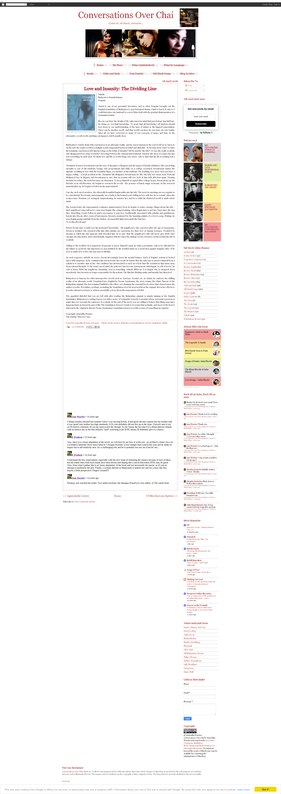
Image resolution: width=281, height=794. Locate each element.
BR (188, 525)
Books (90, 73)
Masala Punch (193, 549)
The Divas (188, 300)
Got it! (265, 789)
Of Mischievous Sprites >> (162, 495)
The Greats (188, 304)
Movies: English (190, 267)
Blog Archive (187, 73)
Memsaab (188, 646)
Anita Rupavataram (194, 505)
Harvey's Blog (190, 631)
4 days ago (196, 408)
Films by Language (174, 65)
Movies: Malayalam (192, 274)
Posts (189, 85)
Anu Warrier (191, 414)
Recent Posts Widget (191, 387)
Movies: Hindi (189, 271)
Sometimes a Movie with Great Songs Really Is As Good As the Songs (199, 610)
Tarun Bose (189, 668)
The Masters (189, 311)
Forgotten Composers (193, 259)
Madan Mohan (190, 638)
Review (187, 293)
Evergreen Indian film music (199, 594)
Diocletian (190, 493)
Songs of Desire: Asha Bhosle (198, 361)
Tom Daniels (136, 73)
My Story (117, 65)
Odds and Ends (111, 73)
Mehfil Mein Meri (194, 560)
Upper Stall (188, 672)
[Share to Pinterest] (98, 327)
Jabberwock (189, 635)
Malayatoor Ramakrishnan (132, 323)
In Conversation (191, 263)
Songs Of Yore (193, 570)
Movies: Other (190, 278)
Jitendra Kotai (192, 469)
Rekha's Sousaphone (193, 661)
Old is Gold (188, 650)
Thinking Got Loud (195, 579)
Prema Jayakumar (153, 323)
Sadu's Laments (190, 297)
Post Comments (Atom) (84, 502)
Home (100, 65)
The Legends (189, 308)
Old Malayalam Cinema (194, 653)
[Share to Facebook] (95, 327)
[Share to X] (93, 327)
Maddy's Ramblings (192, 642)
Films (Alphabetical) (143, 65)
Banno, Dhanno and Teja (194, 627)
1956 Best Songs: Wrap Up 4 (198, 572)
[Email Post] (68, 327)
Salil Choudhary (190, 664)
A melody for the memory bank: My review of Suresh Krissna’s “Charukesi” (201, 584)
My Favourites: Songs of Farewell (211, 148)
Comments (192, 90)
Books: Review (113, 323)
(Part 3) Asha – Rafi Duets (197, 563)
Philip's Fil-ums (190, 657)
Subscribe (201, 124)
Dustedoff (191, 537)
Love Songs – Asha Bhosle (197, 380)
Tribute (187, 315)
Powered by (193, 133)
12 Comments (78, 327)
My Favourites (190, 282)
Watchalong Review (192, 319)
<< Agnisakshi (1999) (76, 495)
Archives (187, 252)
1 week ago (197, 499)
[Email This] (87, 327)
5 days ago (196, 428)
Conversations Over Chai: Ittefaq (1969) (197, 416)
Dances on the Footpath (197, 605)
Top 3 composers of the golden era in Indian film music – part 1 (201, 597)
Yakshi (164, 323)
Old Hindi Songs (162, 73)
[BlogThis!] (90, 327)
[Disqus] (120, 369)
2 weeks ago (197, 511)
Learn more (243, 789)
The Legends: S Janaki (195, 342)
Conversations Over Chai (126, 15)
